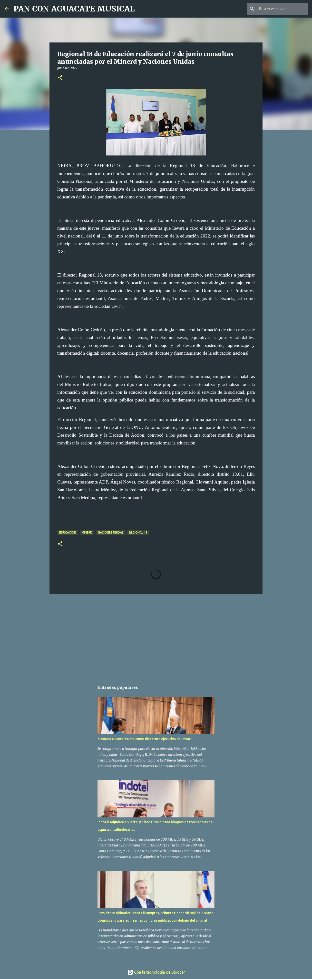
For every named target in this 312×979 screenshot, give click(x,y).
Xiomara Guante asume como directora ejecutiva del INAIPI (145, 739)
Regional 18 (138, 532)
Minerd (87, 532)
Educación (67, 532)
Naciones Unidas (111, 532)
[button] (60, 78)
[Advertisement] (156, 635)
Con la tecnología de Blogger (159, 972)
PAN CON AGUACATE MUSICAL (74, 9)
